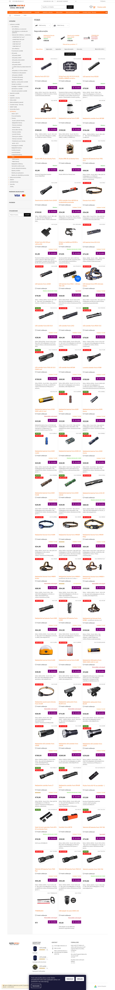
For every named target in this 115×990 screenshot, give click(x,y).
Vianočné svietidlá (14, 93)
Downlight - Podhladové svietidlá (20, 86)
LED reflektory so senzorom (19, 29)
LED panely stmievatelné (18, 60)
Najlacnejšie (49, 49)
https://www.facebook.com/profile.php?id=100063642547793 (60, 952)
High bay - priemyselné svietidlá (20, 82)
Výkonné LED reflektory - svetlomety (21, 35)
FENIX (13, 157)
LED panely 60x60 (16, 55)
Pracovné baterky (16, 116)
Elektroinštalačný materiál (16, 102)
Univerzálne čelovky (17, 130)
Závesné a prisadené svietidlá (19, 91)
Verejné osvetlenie (16, 84)
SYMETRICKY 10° (17, 46)
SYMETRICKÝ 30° (17, 42)
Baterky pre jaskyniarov (18, 173)
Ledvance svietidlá (14, 24)
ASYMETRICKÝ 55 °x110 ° (19, 37)
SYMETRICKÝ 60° (17, 44)
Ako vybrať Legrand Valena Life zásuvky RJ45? (79, 955)
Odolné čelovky (16, 127)
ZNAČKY (12, 180)
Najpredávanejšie (69, 49)
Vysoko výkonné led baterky (19, 168)
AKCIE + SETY (15, 114)
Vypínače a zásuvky (15, 98)
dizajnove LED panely (17, 79)
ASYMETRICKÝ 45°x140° (18, 39)
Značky (12, 186)
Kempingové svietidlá (17, 145)
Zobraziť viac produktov (69, 44)
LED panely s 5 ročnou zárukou (19, 70)
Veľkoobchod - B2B (48, 1)
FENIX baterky (15, 159)
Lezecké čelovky (16, 134)
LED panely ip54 (16, 62)
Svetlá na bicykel (16, 150)
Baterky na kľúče (16, 170)
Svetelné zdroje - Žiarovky (16, 105)
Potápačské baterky (17, 155)
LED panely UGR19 (16, 64)
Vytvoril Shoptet (102, 986)
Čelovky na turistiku (17, 139)
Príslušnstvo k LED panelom (19, 73)
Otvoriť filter (70, 54)
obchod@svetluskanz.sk (60, 946)
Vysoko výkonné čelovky (18, 120)
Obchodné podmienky (62, 1)
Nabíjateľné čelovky (17, 123)
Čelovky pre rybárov (17, 136)
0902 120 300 (57, 948)
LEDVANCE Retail (14, 182)
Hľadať (70, 7)
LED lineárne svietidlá (17, 89)
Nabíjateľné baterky (17, 148)
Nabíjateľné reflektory (17, 164)
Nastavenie (36, 986)
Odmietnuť (69, 979)
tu (47, 982)
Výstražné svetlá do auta (18, 166)
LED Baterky (13, 111)
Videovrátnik (13, 100)
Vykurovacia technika (15, 177)
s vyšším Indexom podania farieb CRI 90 (21, 67)
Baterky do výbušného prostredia (20, 175)
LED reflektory (15, 27)
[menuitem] (13, 12)
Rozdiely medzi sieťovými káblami (77, 960)
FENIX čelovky (15, 161)
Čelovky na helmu (16, 132)
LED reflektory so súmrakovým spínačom (20, 32)
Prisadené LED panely (17, 77)
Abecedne (79, 49)
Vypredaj (12, 184)
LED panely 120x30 (16, 58)
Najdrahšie (58, 49)
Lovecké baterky (16, 152)
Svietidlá (12, 95)
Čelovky (14, 118)
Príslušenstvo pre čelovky (18, 141)
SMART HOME (13, 107)
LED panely (14, 53)
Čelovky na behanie (17, 125)
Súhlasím (80, 979)
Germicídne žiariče (14, 109)
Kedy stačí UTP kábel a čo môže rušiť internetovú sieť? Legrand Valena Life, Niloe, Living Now (78, 948)
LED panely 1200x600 (17, 75)
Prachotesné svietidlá (17, 51)
